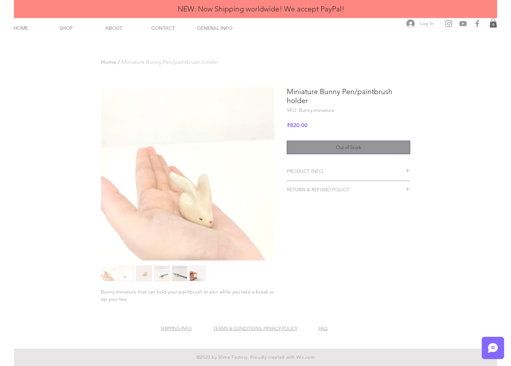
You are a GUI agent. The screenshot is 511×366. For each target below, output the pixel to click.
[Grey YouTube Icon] (463, 23)
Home (108, 62)
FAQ (322, 328)
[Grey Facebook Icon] (477, 23)
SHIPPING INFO (176, 328)
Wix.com (305, 357)
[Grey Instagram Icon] (448, 23)
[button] (493, 22)
